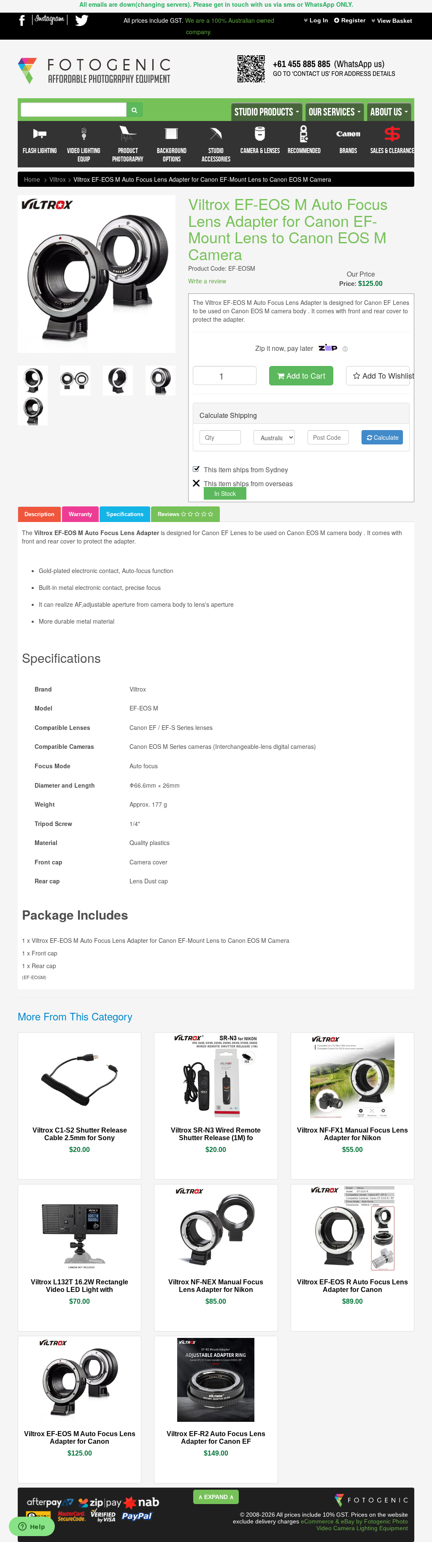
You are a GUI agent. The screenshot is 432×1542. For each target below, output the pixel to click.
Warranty (80, 514)
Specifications (124, 514)
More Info (55, 1129)
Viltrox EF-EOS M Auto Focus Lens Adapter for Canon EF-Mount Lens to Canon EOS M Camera (202, 179)
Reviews (169, 514)
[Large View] (33, 381)
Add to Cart (304, 375)
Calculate (385, 437)
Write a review (207, 281)
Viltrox (57, 179)
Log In (319, 20)
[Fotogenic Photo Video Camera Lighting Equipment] (94, 58)
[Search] (134, 109)
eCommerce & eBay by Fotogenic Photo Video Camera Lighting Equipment (354, 1524)
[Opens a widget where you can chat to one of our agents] (31, 1527)
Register (353, 20)
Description (39, 514)
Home (32, 179)
